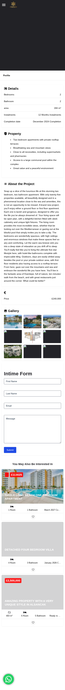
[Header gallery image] (32, 35)
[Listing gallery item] (13, 321)
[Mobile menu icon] (4, 5)
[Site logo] (13, 5)
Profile (6, 75)
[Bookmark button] (33, 516)
